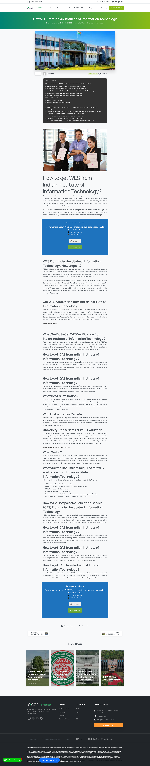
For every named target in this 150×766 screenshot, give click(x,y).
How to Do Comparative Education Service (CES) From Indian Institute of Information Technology (74, 111)
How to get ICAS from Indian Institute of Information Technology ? (65, 93)
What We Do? (51, 105)
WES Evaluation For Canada (54, 100)
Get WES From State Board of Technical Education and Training (60, 675)
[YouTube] (115, 2)
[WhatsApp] (121, 2)
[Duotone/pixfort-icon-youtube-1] (37, 718)
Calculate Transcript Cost (49, 760)
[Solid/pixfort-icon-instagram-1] (29, 718)
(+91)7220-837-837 (104, 2)
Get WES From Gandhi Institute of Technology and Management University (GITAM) (87, 675)
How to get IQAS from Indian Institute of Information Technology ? (66, 116)
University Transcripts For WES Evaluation (58, 102)
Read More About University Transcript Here (56, 447)
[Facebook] (112, 2)
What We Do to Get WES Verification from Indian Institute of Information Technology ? (71, 91)
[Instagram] (118, 2)
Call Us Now (76, 241)
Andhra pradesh (57, 23)
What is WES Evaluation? (53, 98)
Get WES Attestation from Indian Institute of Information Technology (66, 88)
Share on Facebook (70, 626)
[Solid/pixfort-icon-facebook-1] (41, 718)
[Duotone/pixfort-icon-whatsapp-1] (33, 718)
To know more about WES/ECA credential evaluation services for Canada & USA (68, 84)
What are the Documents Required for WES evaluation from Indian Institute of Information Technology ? (71, 108)
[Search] (106, 8)
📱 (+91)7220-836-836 (75, 232)
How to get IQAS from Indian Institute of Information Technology (65, 95)
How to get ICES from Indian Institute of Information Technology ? (66, 118)
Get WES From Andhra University (111, 678)
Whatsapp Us (76, 247)
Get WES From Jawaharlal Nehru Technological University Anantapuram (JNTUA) (37, 675)
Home (48, 23)
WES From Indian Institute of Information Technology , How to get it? (66, 86)
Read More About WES (50, 323)
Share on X (85, 626)
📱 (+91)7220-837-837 (75, 235)
